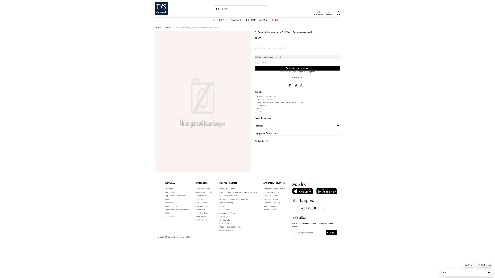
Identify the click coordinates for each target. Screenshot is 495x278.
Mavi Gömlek (200, 199)
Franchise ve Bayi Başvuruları (177, 209)
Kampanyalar (224, 220)
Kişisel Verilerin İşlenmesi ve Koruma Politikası (238, 192)
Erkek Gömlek (201, 195)
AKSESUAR (250, 19)
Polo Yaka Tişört (201, 213)
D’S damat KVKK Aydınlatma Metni (233, 199)
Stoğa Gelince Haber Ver (297, 68)
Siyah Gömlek (201, 206)
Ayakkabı (169, 27)
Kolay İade (223, 206)
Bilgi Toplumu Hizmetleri (175, 195)
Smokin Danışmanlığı (272, 202)
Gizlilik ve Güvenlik (227, 188)
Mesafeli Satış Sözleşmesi (230, 226)
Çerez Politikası (225, 223)
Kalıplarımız (169, 202)
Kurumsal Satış (171, 206)
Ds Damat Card (269, 206)
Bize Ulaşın (223, 216)
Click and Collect (270, 199)
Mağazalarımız (171, 192)
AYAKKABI (235, 19)
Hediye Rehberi (269, 209)
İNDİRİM (263, 19)
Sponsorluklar (170, 216)
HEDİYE (274, 19)
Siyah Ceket (200, 209)
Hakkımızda (169, 188)
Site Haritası (169, 213)
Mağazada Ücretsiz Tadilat (274, 188)
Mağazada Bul (260, 63)
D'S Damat (158, 27)
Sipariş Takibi (224, 209)
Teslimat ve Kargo (226, 202)
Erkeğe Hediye (201, 220)
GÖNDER (331, 232)
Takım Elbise (200, 216)
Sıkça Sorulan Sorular (228, 213)
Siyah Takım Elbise (203, 188)
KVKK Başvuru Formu (228, 195)
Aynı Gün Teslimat (270, 195)
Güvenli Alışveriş (226, 230)
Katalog (168, 199)
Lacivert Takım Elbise (204, 192)
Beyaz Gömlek (201, 202)
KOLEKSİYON (220, 19)
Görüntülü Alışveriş (271, 192)
